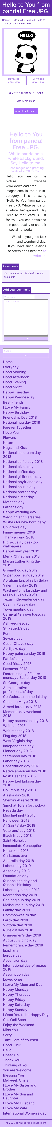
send (26, 338)
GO (26, 355)
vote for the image (26, 101)
